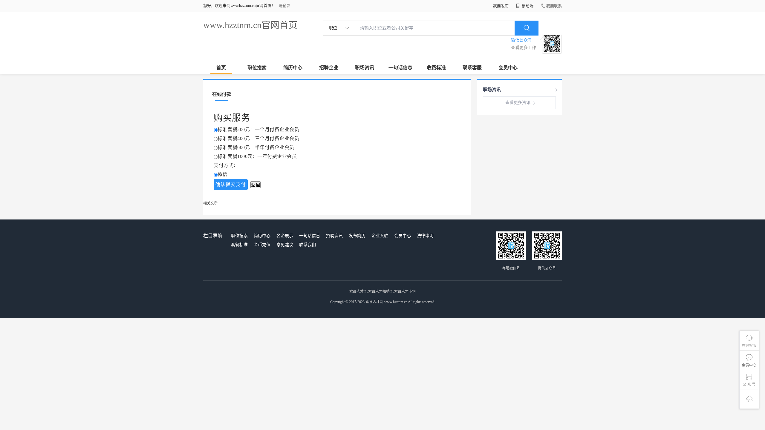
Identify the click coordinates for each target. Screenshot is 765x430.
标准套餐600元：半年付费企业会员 (256, 147)
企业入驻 (379, 236)
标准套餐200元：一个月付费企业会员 (258, 129)
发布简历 (357, 236)
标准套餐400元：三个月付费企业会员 (258, 138)
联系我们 (307, 244)
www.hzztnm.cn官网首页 (250, 25)
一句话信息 (400, 67)
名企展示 (284, 236)
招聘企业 (328, 67)
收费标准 (436, 67)
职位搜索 (257, 67)
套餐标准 (239, 244)
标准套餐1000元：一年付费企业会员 (257, 156)
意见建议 (284, 244)
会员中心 (508, 67)
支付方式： (226, 165)
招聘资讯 (334, 236)
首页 (221, 67)
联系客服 (472, 67)
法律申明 (425, 236)
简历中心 (292, 67)
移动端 (527, 6)
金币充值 (262, 244)
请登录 (284, 5)
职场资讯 (364, 67)
